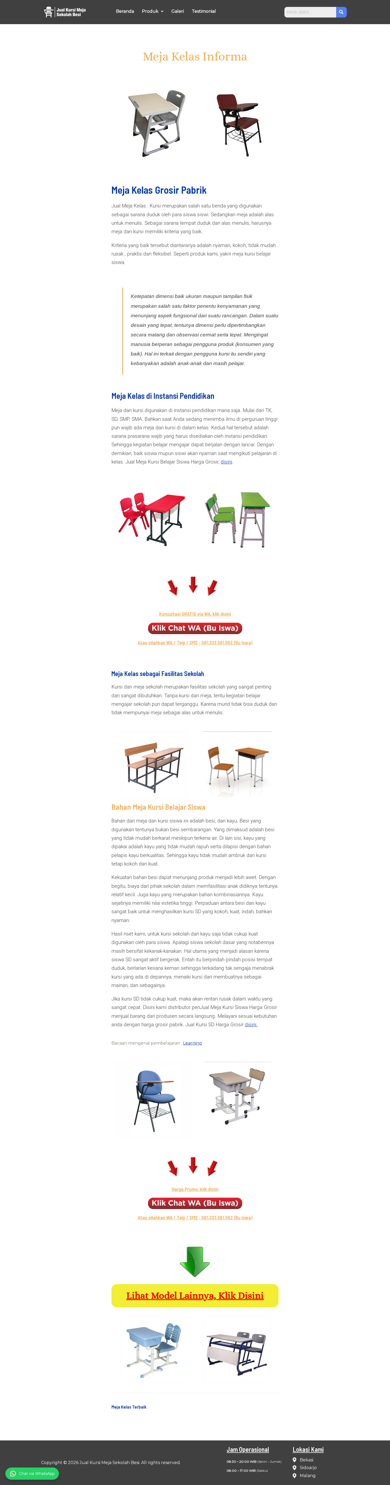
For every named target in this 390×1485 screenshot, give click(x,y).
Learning (192, 1043)
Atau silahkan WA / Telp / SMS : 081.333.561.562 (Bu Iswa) (195, 642)
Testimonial (204, 11)
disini (226, 462)
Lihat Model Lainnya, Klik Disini (195, 1295)
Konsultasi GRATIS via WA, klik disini (195, 614)
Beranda (125, 11)
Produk (150, 11)
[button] (152, 11)
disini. (251, 1024)
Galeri (177, 11)
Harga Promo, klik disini (195, 1189)
